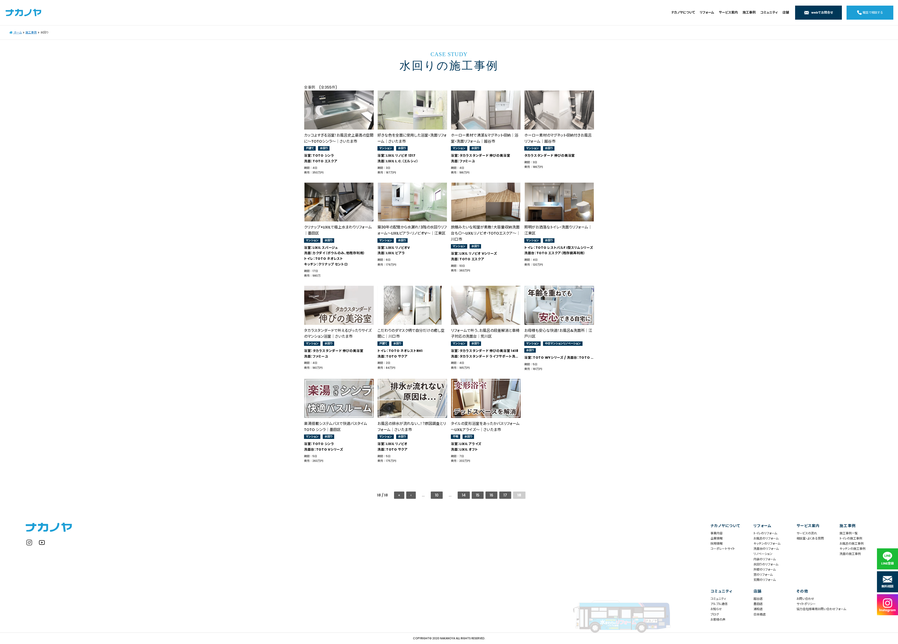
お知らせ (716, 609)
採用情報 (716, 543)
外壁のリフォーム (764, 569)
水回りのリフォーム (765, 564)
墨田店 (758, 604)
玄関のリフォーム (764, 580)
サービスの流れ (807, 533)
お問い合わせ (805, 599)
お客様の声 (717, 619)
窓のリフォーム (763, 574)
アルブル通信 (719, 604)
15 (477, 495)
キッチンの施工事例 (852, 548)
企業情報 (716, 538)
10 (436, 495)
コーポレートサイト (722, 548)
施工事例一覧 (849, 533)
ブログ (714, 614)
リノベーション (762, 554)
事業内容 (716, 533)
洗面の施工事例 (850, 554)
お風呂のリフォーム (766, 538)
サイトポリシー (806, 604)
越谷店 (758, 599)
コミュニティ (718, 599)
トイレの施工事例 (851, 538)
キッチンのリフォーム (766, 543)
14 (464, 495)
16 (491, 495)
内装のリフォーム (764, 559)
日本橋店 (759, 614)
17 (505, 495)
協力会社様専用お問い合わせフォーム (815, 609)
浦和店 (758, 609)
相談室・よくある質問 (810, 538)
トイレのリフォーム (765, 533)
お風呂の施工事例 (852, 543)
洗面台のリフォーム (766, 548)
